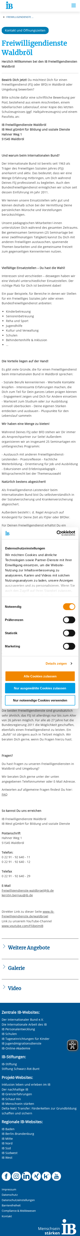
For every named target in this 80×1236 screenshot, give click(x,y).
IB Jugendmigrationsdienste (21, 1043)
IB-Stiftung (9, 1064)
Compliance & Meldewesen (19, 1211)
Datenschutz (10, 1195)
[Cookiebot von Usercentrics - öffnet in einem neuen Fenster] (57, 533)
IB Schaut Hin (11, 1099)
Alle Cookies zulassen (40, 676)
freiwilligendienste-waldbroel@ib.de (28, 890)
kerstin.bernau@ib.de (17, 895)
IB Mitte (7, 1139)
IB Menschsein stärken (18, 1104)
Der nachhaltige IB (15, 1089)
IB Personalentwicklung (18, 1029)
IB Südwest (9, 1153)
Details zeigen (56, 663)
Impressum (9, 1189)
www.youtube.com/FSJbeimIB (22, 926)
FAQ (4, 794)
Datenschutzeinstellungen (18, 1200)
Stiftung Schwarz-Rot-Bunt (20, 1069)
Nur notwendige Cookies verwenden (40, 700)
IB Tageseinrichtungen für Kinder (25, 1039)
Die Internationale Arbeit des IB (24, 1024)
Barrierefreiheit (11, 1205)
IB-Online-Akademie (16, 1048)
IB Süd (6, 1148)
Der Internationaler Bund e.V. (23, 1020)
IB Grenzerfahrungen (17, 1094)
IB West (7, 1158)
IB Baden (8, 1129)
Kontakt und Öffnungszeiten (25, 30)
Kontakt (7, 1216)
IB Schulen (9, 1034)
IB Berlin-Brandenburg (18, 1134)
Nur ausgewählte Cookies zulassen (40, 688)
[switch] (69, 619)
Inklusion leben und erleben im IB (26, 1084)
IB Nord (7, 1143)
